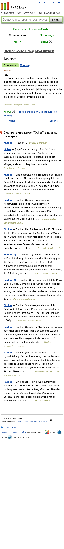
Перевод (25, 65)
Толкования (17, 35)
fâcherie (53, 120)
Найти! (56, 19)
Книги (17, 41)
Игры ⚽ (46, 41)
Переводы (47, 35)
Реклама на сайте (38, 421)
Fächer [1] (10, 254)
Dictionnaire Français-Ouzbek (32, 29)
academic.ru (13, 6)
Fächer (8, 142)
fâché (12, 120)
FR (58, 2)
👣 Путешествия (8, 427)
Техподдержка (23, 421)
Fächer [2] (10, 280)
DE (45, 2)
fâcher (7, 149)
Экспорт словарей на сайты (13, 432)
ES (52, 2)
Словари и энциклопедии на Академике (30, 13)
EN (39, 2)
